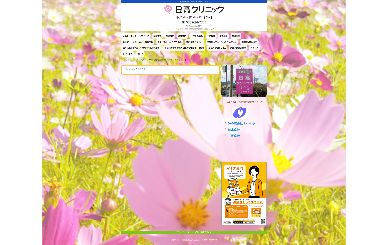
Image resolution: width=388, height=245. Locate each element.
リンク (140, 54)
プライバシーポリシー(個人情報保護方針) (194, 232)
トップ (126, 60)
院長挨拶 (157, 36)
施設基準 (236, 36)
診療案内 (182, 36)
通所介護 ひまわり (194, 42)
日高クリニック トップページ (136, 36)
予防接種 (211, 36)
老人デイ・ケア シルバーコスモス (138, 42)
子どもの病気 (197, 36)
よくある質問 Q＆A (217, 48)
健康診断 (223, 36)
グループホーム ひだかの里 (169, 42)
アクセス (254, 48)
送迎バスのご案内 (238, 48)
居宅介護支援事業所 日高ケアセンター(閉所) (184, 48)
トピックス (128, 54)
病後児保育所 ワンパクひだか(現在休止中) (141, 48)
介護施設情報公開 (249, 42)
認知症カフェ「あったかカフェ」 (222, 42)
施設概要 (170, 36)
